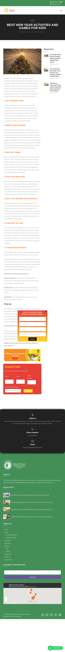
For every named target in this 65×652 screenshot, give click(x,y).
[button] (46, 311)
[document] (32, 326)
